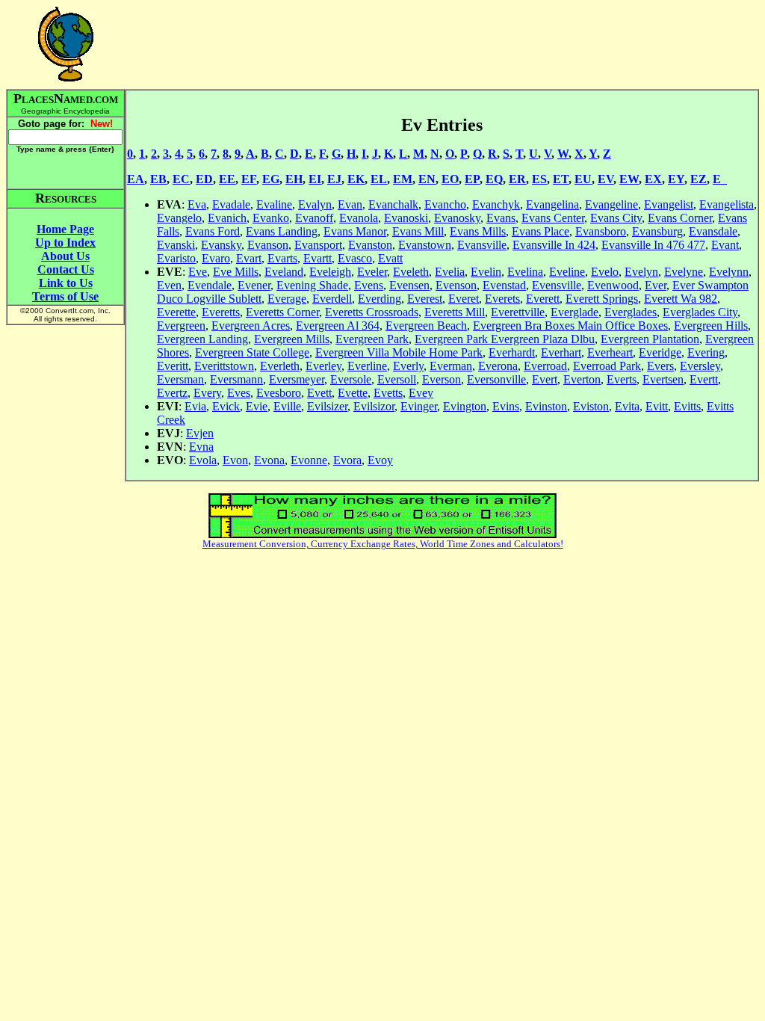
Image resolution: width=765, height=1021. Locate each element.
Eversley (700, 366)
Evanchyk (496, 204)
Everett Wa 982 (680, 298)
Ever (655, 285)
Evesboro (278, 392)
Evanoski (406, 218)
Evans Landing (282, 231)
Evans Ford (212, 231)
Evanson (267, 244)
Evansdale (713, 231)
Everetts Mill (454, 312)
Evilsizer (327, 406)
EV (605, 179)
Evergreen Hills (711, 325)
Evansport (318, 244)
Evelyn (641, 271)
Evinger (418, 406)
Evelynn (729, 271)
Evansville (482, 244)
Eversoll (396, 379)
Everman (451, 366)
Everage (286, 298)
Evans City (616, 218)
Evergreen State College (252, 352)
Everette (176, 312)
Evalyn (315, 204)
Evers (660, 366)
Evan (350, 204)
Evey (421, 392)
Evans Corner (680, 218)
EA (135, 179)
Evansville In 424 (553, 244)
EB (158, 179)
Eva (197, 204)
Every (207, 392)
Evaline (274, 204)
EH (294, 179)
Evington (464, 406)
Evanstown (424, 244)
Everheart (610, 352)
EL (379, 179)
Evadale (231, 204)
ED (204, 179)
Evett (319, 392)
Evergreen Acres (250, 325)
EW (629, 179)
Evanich (227, 218)
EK (356, 179)
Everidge (660, 352)
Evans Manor (354, 231)
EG (270, 179)
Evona (269, 460)
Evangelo (179, 218)
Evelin (486, 271)
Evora (347, 460)
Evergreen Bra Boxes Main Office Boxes (570, 325)
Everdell (332, 298)
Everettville (518, 312)
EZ (698, 179)
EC (181, 179)
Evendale (210, 285)
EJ (334, 179)
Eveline (567, 271)
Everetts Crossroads (371, 312)
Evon (235, 460)
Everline (367, 366)
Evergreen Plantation (650, 339)
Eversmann (236, 379)
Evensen (409, 285)
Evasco (355, 258)
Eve (197, 271)
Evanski (176, 244)
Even (169, 285)
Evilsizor (373, 406)
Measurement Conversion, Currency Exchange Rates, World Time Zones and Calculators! (382, 543)
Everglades (630, 312)
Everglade (574, 312)
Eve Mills (235, 271)
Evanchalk (393, 204)
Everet (463, 298)
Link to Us (66, 283)
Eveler (372, 271)
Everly (408, 366)
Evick (226, 406)
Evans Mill (418, 231)
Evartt (317, 258)
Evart (248, 258)
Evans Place (540, 231)
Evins (505, 406)
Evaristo (176, 258)
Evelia (450, 271)
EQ (494, 179)
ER (517, 179)
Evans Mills (478, 231)
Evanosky (457, 218)
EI (315, 179)
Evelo (605, 271)
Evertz (172, 392)
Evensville (556, 285)
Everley (323, 366)
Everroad (545, 366)
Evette (353, 392)
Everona (498, 366)
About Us (65, 256)
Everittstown (224, 366)
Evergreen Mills (291, 339)
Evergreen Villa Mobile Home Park (399, 352)
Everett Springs (602, 298)
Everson (441, 379)
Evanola (358, 218)
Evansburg (657, 231)
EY (676, 179)
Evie (256, 406)
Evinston (546, 406)
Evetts (388, 392)
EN (427, 179)
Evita (627, 406)
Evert (544, 379)
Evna (201, 446)
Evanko (271, 218)
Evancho (445, 204)
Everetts (221, 312)
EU (583, 179)
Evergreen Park (372, 339)
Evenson (456, 285)
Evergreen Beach (426, 325)
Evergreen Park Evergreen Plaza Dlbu (505, 339)
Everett (543, 298)
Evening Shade (312, 285)
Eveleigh (330, 271)
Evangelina (552, 204)
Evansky (221, 244)
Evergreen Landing (202, 339)
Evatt (390, 258)
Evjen (200, 433)
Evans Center (552, 218)
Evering (706, 352)
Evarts (282, 258)
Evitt (656, 406)
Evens (368, 285)
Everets (502, 298)
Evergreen (181, 325)
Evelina (525, 271)
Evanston (370, 244)
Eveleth (411, 271)
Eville (287, 406)
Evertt (704, 379)
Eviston (591, 406)
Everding (379, 298)
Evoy (380, 460)
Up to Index (65, 242)
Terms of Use (65, 296)
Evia (195, 406)
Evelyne (683, 271)
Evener (254, 285)
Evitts (687, 406)
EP (472, 179)
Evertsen (663, 379)
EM (402, 179)
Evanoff (314, 218)
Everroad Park (607, 366)
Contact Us (65, 269)
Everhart (561, 352)
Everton (582, 379)
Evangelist (668, 204)
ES (539, 179)
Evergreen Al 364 (338, 325)
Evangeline (611, 204)
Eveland (283, 271)
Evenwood (613, 285)
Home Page (65, 229)
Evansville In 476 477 (653, 244)
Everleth (280, 366)
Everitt (172, 366)
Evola (203, 460)
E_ (720, 179)
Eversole (350, 379)
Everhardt (512, 352)
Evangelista (726, 204)
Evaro (216, 258)
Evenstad (504, 285)
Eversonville (496, 379)
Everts (622, 379)
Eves (238, 392)
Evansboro (600, 231)
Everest (424, 298)
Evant (725, 244)
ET (561, 179)
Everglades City (700, 312)
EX (653, 179)
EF (248, 179)
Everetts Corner (282, 312)
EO (450, 179)
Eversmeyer (296, 379)
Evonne (309, 460)
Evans (500, 218)
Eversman (180, 379)
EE (227, 179)
